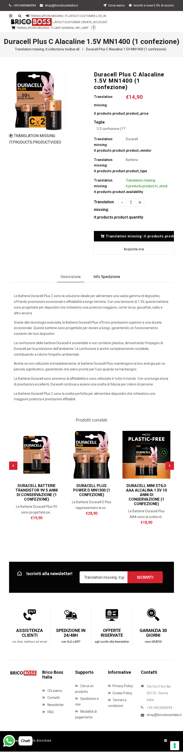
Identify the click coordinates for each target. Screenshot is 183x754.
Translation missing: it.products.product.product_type (110, 165)
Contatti (53, 698)
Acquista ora (134, 249)
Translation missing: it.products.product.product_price (110, 105)
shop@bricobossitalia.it (61, 5)
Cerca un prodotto (84, 689)
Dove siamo (116, 5)
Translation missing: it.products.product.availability (110, 186)
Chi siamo (54, 691)
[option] (38, 100)
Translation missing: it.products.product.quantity (106, 209)
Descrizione (71, 276)
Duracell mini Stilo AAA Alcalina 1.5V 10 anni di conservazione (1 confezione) (146, 494)
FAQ (50, 712)
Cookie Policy (122, 693)
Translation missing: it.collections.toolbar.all (47, 49)
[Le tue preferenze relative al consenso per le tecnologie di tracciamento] (174, 745)
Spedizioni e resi (87, 701)
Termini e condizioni (117, 703)
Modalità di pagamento (86, 714)
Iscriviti (145, 577)
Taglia (99, 122)
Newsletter (55, 705)
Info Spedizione (106, 276)
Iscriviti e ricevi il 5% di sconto (153, 5)
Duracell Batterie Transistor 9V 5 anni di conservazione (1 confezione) (36, 492)
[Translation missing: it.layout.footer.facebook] (165, 740)
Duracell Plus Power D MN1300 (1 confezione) (91, 490)
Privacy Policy (122, 686)
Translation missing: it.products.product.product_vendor (110, 144)
